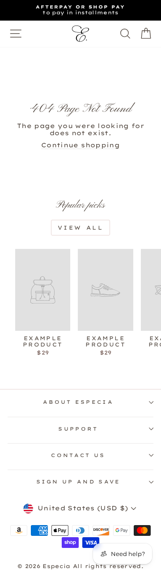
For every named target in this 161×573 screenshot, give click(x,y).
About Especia (78, 402)
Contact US (78, 455)
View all (81, 227)
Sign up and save (78, 482)
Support (78, 429)
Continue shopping (80, 145)
